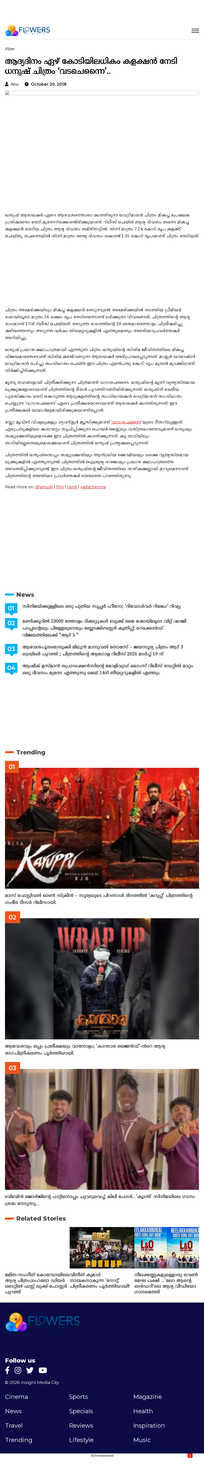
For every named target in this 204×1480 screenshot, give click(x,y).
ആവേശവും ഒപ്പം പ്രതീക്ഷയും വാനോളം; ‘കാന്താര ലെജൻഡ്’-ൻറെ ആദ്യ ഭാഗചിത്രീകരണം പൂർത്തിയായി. (85, 1050)
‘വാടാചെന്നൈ (126, 422)
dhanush (44, 487)
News (25, 594)
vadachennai (93, 487)
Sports (78, 1396)
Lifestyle (81, 1440)
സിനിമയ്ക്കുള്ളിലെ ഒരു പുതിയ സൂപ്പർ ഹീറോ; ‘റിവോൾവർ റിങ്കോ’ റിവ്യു (101, 606)
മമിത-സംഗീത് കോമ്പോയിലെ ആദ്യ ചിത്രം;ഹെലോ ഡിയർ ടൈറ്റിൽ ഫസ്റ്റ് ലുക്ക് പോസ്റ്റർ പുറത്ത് (37, 1283)
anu (15, 84)
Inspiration (149, 1425)
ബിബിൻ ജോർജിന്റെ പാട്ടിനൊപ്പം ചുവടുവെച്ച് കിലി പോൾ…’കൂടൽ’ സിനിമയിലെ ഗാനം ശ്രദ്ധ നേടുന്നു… (100, 1200)
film (60, 487)
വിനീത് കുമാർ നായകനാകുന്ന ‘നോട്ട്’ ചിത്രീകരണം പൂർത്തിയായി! (100, 1280)
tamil (72, 487)
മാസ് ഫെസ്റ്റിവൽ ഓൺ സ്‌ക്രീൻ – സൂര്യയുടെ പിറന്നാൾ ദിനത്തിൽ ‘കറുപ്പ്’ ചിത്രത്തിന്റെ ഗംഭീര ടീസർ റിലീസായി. (98, 899)
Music (142, 1440)
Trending (30, 752)
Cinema (16, 1396)
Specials (81, 1411)
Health (143, 1411)
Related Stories (41, 1218)
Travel (14, 1425)
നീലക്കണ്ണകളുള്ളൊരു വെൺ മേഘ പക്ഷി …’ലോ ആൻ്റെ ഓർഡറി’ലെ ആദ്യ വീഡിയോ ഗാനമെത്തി (166, 1283)
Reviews (81, 1425)
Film (9, 49)
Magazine (147, 1396)
